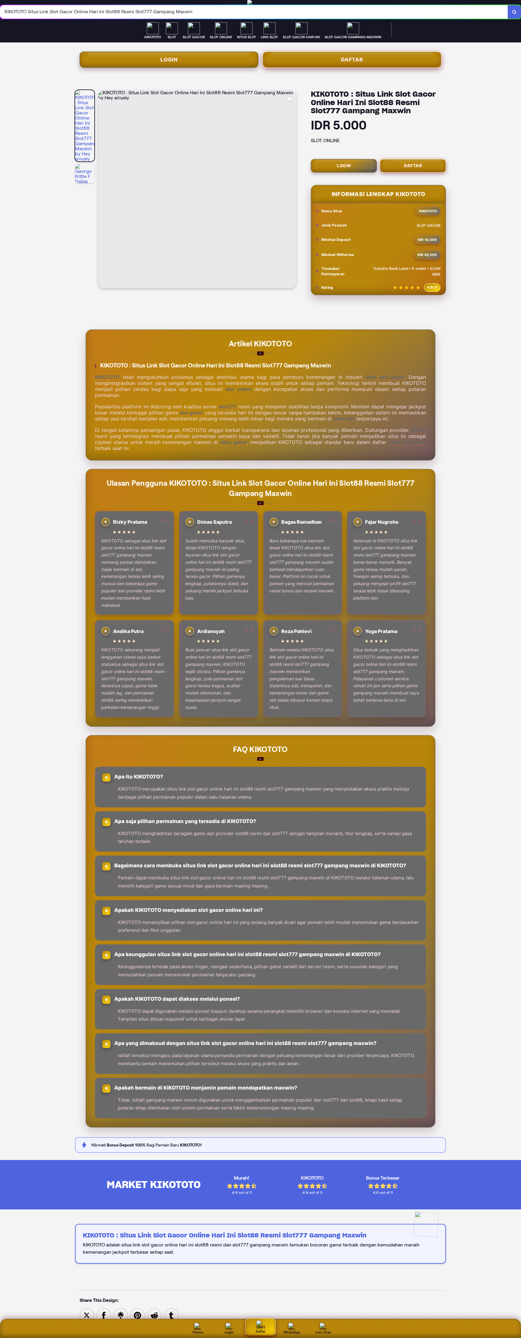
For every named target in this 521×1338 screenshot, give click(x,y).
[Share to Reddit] (154, 1315)
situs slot (344, 419)
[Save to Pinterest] (137, 1315)
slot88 (418, 430)
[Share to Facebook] (103, 1315)
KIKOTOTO (107, 377)
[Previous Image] (103, 190)
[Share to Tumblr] (171, 1315)
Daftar (352, 60)
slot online (238, 389)
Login (169, 60)
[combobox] (254, 12)
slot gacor (192, 413)
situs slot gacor (384, 377)
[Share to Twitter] (87, 1315)
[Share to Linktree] (120, 1315)
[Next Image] (291, 190)
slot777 (227, 407)
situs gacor (233, 442)
